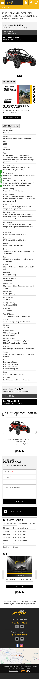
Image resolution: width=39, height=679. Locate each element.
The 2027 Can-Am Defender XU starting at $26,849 (16, 107)
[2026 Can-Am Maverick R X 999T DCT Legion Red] (19, 428)
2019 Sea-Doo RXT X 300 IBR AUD (19, 579)
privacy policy (33, 666)
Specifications (10, 126)
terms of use (14, 668)
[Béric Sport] (14, 2)
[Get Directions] (31, 2)
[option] (19, 431)
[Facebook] (17, 645)
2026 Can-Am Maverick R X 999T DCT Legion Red (19, 440)
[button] (3, 432)
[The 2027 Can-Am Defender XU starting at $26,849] (19, 94)
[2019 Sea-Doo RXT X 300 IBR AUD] (19, 566)
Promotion (9, 82)
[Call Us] (36, 2)
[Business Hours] (25, 2)
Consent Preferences (24, 668)
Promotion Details (12, 117)
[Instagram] (21, 645)
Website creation (13, 671)
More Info (19, 586)
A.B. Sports (5, 7)
